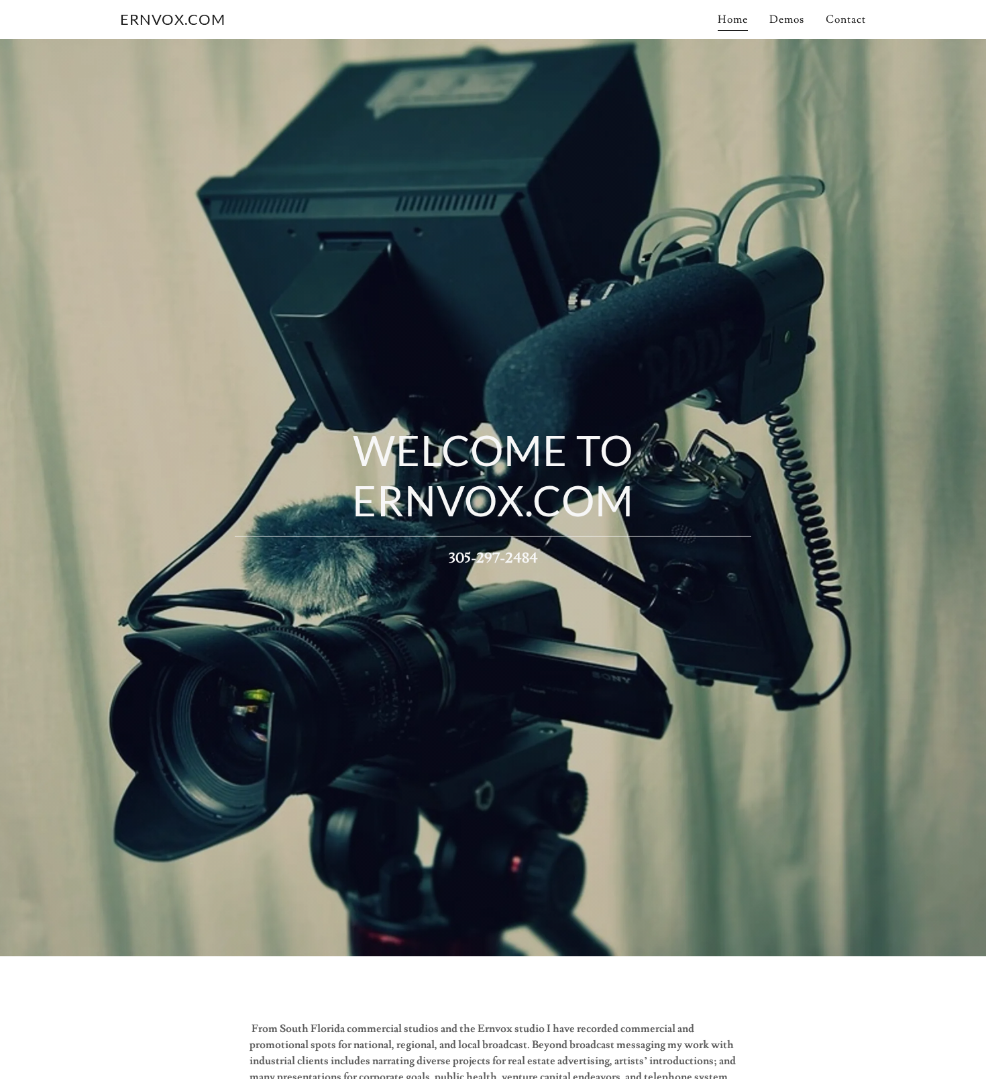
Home (733, 19)
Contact (846, 19)
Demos (786, 19)
